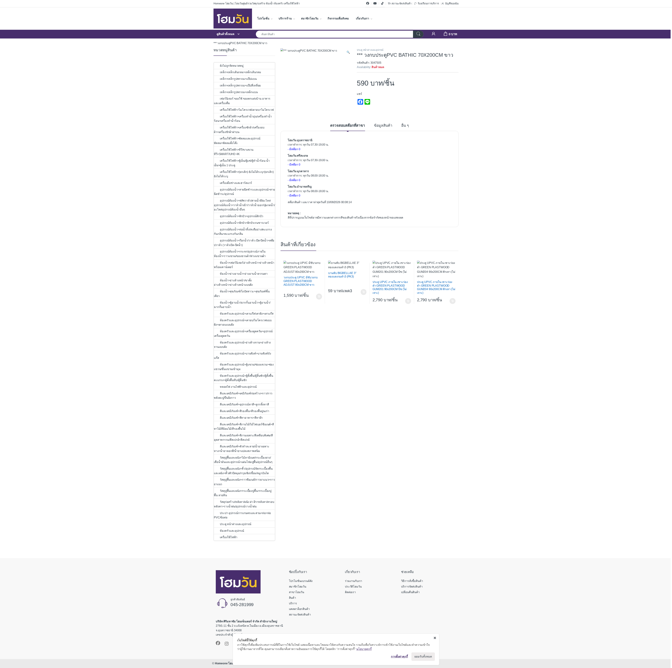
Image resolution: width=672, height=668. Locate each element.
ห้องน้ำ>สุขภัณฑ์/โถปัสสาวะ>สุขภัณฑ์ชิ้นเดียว (242, 293)
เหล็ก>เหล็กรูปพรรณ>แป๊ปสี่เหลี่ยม (240, 85)
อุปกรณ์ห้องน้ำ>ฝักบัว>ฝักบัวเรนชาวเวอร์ (244, 222)
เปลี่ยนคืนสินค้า (410, 592)
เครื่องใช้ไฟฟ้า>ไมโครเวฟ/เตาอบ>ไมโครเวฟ (247, 109)
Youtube (375, 3)
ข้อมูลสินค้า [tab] (383, 125)
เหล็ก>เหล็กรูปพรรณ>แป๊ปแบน (238, 78)
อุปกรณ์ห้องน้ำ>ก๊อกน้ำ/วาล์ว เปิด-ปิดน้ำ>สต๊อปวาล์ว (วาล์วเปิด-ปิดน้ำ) (244, 243)
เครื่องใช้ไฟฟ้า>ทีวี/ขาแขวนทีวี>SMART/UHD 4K (233, 152)
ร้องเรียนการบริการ (428, 3)
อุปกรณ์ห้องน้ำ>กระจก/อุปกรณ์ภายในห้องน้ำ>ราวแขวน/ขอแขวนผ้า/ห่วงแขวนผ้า (240, 254)
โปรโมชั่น (263, 18)
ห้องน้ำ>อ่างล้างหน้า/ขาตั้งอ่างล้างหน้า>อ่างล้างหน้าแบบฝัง (233, 282)
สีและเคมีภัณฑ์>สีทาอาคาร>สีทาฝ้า (241, 417)
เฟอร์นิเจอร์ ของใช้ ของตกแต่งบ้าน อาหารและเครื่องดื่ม (242, 101)
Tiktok (382, 3)
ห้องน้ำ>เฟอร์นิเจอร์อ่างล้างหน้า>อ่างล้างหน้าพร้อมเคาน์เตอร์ (244, 265)
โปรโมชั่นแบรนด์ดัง (301, 580)
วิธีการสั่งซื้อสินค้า (412, 580)
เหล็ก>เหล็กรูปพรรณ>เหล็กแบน (239, 92)
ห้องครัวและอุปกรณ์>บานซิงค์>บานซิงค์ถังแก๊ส (242, 356)
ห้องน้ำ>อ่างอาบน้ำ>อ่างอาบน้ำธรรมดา (244, 273)
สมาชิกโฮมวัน (309, 18)
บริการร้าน (285, 18)
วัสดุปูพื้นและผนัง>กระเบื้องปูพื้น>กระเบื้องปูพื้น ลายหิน (242, 493)
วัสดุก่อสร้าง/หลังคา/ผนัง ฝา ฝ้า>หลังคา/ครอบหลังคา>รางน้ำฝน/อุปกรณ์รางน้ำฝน (244, 504)
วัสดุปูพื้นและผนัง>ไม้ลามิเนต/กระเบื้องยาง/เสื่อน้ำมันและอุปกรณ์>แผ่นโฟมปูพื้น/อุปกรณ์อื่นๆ (243, 460)
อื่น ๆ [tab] (405, 125)
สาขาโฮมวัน (296, 592)
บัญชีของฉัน (451, 3)
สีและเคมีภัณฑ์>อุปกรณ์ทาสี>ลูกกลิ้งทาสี (244, 404)
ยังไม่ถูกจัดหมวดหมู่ (232, 65)
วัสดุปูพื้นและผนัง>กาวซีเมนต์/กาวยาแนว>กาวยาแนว (244, 482)
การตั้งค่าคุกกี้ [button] (399, 656)
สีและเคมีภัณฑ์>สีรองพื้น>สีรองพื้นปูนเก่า (244, 411)
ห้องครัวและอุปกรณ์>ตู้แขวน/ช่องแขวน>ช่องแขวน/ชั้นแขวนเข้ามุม (244, 367)
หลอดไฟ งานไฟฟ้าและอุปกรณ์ (238, 386)
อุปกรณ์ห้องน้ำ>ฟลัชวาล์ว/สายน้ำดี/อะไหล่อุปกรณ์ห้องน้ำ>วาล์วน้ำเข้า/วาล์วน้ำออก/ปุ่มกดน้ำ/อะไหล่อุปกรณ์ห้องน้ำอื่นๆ (244, 205)
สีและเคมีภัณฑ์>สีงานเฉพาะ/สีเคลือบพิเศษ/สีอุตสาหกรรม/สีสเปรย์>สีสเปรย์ (243, 437)
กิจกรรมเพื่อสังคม (338, 18)
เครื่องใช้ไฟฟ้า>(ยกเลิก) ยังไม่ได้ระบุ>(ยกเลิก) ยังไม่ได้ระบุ (244, 174)
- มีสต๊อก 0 (294, 149)
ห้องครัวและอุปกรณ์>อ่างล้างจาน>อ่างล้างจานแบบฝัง (242, 345)
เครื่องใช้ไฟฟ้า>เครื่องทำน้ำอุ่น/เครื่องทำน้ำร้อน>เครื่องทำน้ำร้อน (243, 118)
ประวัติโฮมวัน (353, 586)
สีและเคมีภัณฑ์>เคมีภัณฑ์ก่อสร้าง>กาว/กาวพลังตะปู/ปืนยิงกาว (243, 395)
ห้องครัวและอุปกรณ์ (232, 530)
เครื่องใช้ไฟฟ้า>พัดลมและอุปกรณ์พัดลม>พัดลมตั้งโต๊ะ (237, 141)
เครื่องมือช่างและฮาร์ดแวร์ (236, 182)
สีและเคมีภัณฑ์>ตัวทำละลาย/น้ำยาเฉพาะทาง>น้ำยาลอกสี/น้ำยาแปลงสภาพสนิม (241, 448)
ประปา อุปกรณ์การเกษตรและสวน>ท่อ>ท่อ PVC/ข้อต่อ (242, 515)
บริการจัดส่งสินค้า (412, 586)
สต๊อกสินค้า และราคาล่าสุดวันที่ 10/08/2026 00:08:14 (320, 202)
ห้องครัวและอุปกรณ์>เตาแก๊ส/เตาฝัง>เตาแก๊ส (247, 313)
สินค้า (292, 597)
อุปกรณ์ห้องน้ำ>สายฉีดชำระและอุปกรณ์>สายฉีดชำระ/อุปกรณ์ (244, 192)
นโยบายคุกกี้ (364, 649)
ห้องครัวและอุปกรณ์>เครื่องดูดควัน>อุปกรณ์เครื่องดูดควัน (243, 333)
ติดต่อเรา (350, 592)
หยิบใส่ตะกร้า (318, 297)
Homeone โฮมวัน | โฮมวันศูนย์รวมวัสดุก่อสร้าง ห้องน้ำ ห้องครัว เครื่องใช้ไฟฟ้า (257, 3)
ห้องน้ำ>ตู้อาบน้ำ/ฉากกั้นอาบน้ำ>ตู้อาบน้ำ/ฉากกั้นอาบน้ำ (242, 305)
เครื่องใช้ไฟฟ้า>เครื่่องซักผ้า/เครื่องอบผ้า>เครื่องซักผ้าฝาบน (239, 129)
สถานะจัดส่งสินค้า (401, 3)
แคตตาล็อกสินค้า (299, 608)
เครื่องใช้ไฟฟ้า (228, 537)
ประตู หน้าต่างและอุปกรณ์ (370, 50)
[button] (348, 52)
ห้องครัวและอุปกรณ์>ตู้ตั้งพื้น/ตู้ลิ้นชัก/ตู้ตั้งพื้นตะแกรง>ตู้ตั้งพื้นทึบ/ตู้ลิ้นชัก (243, 378)
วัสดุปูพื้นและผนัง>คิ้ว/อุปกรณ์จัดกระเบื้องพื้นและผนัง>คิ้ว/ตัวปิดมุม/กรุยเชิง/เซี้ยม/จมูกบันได (243, 471)
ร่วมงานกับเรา (353, 580)
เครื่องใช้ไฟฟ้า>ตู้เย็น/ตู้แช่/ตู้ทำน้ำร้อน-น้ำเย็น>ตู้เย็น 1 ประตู (242, 163)
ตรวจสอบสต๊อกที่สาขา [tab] (347, 125)
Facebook (367, 3)
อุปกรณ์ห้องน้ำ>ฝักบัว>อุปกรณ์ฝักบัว (242, 216)
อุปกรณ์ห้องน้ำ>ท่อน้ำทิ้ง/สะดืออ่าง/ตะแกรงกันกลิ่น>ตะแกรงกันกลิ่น (243, 231)
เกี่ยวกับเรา (362, 18)
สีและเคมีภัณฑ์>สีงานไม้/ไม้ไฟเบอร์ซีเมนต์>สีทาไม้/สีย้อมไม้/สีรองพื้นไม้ (244, 426)
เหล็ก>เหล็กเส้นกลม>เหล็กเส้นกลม (240, 72)
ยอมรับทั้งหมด (423, 656)
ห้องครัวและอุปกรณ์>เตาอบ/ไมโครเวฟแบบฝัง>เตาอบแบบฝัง (243, 322)
